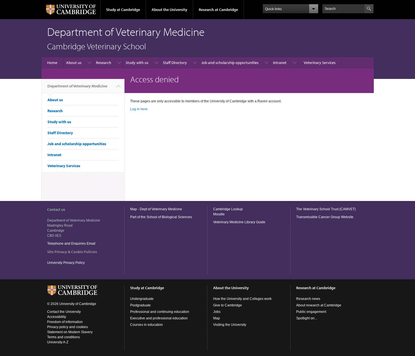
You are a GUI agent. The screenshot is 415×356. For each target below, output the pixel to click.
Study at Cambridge (123, 9)
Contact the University (64, 312)
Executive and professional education (159, 318)
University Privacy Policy (66, 263)
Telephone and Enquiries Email (71, 244)
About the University (169, 9)
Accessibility (56, 317)
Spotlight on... (306, 318)
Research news (308, 299)
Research (103, 62)
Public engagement (311, 312)
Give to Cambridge (227, 305)
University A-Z (57, 342)
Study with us (137, 62)
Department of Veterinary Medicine (77, 86)
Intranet (280, 62)
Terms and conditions (63, 337)
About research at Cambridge (318, 305)
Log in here (139, 109)
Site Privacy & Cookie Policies (72, 251)
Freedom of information (65, 322)
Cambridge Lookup (228, 209)
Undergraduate (142, 299)
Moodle (219, 214)
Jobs (216, 312)
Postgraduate (140, 305)
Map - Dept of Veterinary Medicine (156, 209)
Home (52, 62)
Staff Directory (175, 62)
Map (216, 318)
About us (74, 62)
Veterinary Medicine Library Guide (239, 222)
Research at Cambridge (218, 9)
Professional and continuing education (159, 312)
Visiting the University (229, 325)
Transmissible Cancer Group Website (324, 217)
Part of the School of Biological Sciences (161, 217)
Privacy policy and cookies (67, 327)
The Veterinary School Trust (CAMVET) (326, 209)
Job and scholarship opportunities (230, 62)
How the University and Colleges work (242, 299)
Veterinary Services (320, 62)
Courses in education (146, 325)
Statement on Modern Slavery (70, 332)
